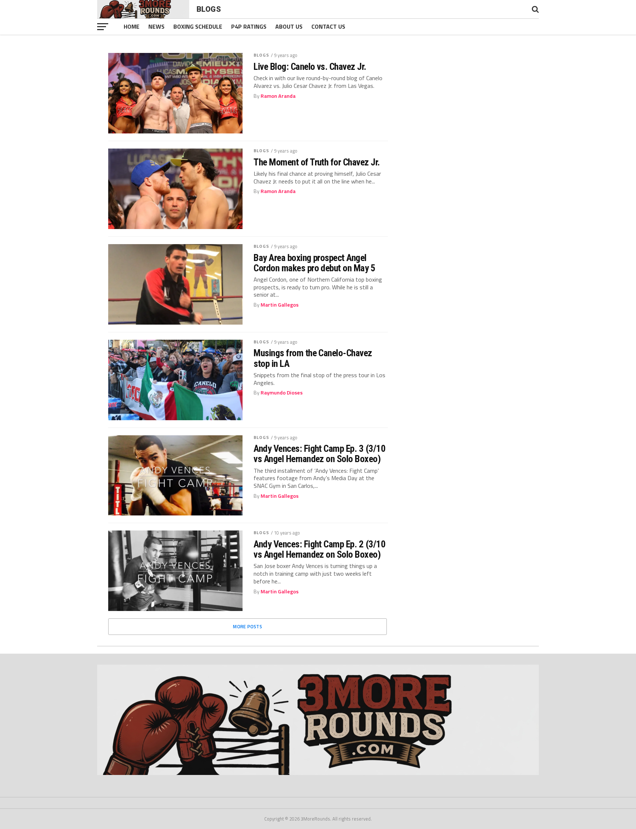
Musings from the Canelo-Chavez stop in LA (313, 358)
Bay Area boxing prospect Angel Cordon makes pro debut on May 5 (314, 263)
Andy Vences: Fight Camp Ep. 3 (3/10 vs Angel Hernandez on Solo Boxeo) (319, 453)
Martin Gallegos (279, 305)
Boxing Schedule (197, 26)
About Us (289, 26)
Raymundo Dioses (282, 393)
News (156, 26)
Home (131, 26)
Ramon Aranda (278, 96)
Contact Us (328, 26)
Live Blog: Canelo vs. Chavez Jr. (310, 66)
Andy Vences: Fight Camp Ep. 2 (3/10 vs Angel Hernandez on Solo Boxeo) (319, 549)
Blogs (261, 54)
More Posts (247, 626)
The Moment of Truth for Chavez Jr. (317, 162)
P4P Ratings (248, 26)
